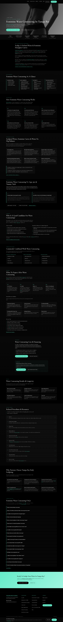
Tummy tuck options (23, 205)
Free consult (53, 1)
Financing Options (44, 260)
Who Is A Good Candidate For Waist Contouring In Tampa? (17, 520)
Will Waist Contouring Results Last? (13, 552)
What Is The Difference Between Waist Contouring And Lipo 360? (18, 510)
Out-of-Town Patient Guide (13, 449)
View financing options (32, 369)
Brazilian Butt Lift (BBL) (30, 59)
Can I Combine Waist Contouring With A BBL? (15, 542)
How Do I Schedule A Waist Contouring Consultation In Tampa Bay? (18, 565)
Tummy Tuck (9, 260)
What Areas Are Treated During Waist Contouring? (16, 523)
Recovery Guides (44, 262)
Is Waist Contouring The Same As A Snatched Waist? (16, 539)
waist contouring (23, 504)
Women (40, 1)
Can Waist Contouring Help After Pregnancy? (15, 558)
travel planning (10, 488)
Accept (54, 619)
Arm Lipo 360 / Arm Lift (28, 262)
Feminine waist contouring (10, 24)
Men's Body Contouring (24, 612)
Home (28, 1)
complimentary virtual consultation (20, 64)
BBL (15, 222)
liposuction (16, 52)
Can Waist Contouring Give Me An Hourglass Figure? (16, 513)
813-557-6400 (47, 2)
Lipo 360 (33, 52)
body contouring (16, 441)
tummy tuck (18, 222)
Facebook (44, 602)
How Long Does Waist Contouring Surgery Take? (15, 549)
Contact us (32, 582)
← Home (7, 17)
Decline (48, 619)
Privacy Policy (55, 616)
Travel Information (12, 445)
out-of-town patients (15, 488)
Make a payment (45, 597)
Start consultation (22, 582)
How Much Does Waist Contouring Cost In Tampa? (16, 545)
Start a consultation (47, 605)
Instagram (44, 600)
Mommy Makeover (10, 262)
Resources (47, 1)
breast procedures (17, 432)
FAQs (32, 609)
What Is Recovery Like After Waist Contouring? (15, 533)
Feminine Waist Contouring (25, 602)
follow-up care (12, 489)
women (38, 50)
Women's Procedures (24, 609)
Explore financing (33, 356)
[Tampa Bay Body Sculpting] (7, 2)
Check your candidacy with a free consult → (13, 239)
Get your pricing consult (21, 356)
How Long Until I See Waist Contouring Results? (15, 536)
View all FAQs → (8, 568)
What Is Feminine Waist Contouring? (13, 507)
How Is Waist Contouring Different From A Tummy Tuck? (17, 526)
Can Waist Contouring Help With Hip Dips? (14, 529)
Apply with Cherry (21, 369)
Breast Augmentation (28, 256)
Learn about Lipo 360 (11, 205)
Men (43, 1)
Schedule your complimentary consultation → (24, 66)
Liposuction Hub (44, 258)
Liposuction (32, 1)
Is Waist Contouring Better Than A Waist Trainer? (15, 555)
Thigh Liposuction (27, 260)
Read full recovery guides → (10, 332)
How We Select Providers (35, 597)
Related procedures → (32, 205)
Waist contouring (8, 102)
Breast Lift (26, 258)
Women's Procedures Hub (46, 256)
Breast (37, 1)
